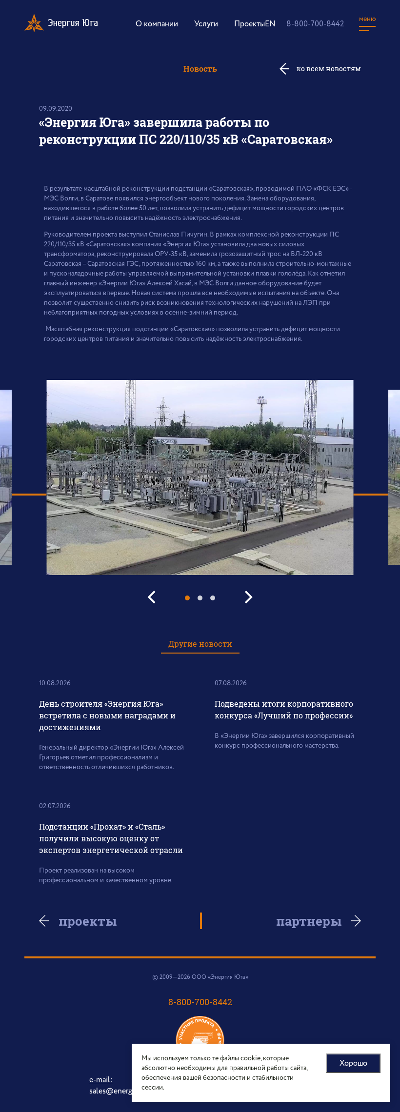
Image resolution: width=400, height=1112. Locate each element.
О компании (157, 24)
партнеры (308, 920)
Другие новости (200, 643)
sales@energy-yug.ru (124, 1091)
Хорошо (353, 1063)
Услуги (206, 24)
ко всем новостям (329, 68)
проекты (88, 920)
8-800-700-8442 (315, 24)
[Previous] (152, 597)
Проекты (249, 24)
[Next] (247, 597)
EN (270, 24)
